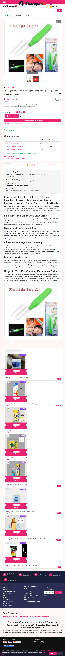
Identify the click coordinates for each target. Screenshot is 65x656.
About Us (6, 603)
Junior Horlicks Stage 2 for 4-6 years (16, 484)
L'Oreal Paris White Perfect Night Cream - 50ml (20, 377)
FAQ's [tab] (41, 165)
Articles (5, 597)
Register (5, 589)
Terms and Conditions (9, 591)
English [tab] (8, 165)
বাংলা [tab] (15, 165)
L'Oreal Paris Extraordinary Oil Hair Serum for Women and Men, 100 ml (26, 538)
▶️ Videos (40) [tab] (32, 165)
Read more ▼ (7, 635)
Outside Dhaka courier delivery (14, 146)
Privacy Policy (7, 593)
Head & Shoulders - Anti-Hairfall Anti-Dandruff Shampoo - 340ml (24, 404)
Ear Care (13, 87)
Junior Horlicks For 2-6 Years (14, 431)
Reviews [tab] (21, 165)
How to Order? (7, 605)
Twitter (12, 158)
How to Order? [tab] (51, 165)
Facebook (7, 158)
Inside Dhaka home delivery (13, 143)
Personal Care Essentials (42, 616)
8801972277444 (32, 597)
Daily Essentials (20, 616)
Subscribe (58, 592)
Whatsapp (18, 158)
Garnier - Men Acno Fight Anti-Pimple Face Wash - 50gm (22, 565)
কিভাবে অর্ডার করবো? (11, 130)
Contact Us (6, 599)
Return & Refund (8, 601)
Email (23, 158)
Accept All (52, 653)
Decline (60, 653)
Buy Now (24, 116)
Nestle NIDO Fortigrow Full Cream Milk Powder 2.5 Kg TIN (23, 457)
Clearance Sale (30, 616)
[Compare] (7, 355)
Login (5, 587)
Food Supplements (8, 616)
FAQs (4, 595)
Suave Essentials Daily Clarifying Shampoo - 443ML (21, 511)
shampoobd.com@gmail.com (32, 601)
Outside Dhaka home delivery (13, 149)
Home (7, 87)
